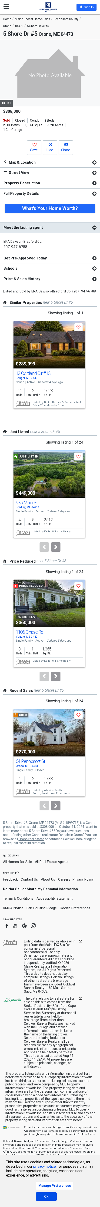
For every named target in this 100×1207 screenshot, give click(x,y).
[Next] (55, 547)
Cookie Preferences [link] (75, 908)
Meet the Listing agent (23, 227)
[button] (87, 7)
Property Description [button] (21, 183)
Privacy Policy (83, 879)
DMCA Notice (13, 908)
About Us (48, 879)
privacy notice (44, 1166)
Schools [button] (10, 268)
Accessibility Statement (55, 898)
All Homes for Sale (17, 862)
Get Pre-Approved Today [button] (25, 258)
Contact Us (29, 879)
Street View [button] (18, 172)
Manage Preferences (54, 1185)
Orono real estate (31, 839)
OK (46, 1196)
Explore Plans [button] (86, 1134)
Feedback (10, 879)
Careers (64, 879)
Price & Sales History (21, 279)
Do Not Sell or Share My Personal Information (40, 889)
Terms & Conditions (18, 898)
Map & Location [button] (22, 162)
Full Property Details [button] (21, 193)
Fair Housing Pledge (42, 908)
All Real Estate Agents (52, 862)
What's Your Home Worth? (50, 208)
